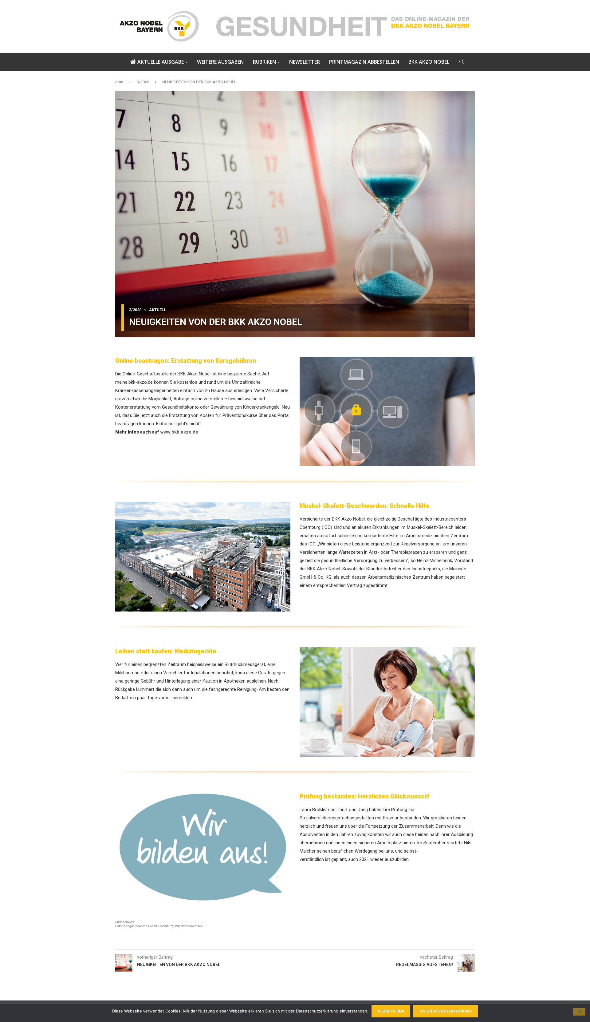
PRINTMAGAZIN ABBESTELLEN (364, 61)
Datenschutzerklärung (445, 1011)
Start (119, 82)
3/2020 (143, 82)
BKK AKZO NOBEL (428, 61)
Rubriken (264, 61)
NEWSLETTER (304, 61)
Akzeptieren (391, 1011)
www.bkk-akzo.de (179, 432)
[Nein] (579, 1012)
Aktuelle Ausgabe (160, 61)
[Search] (461, 62)
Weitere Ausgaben (220, 61)
